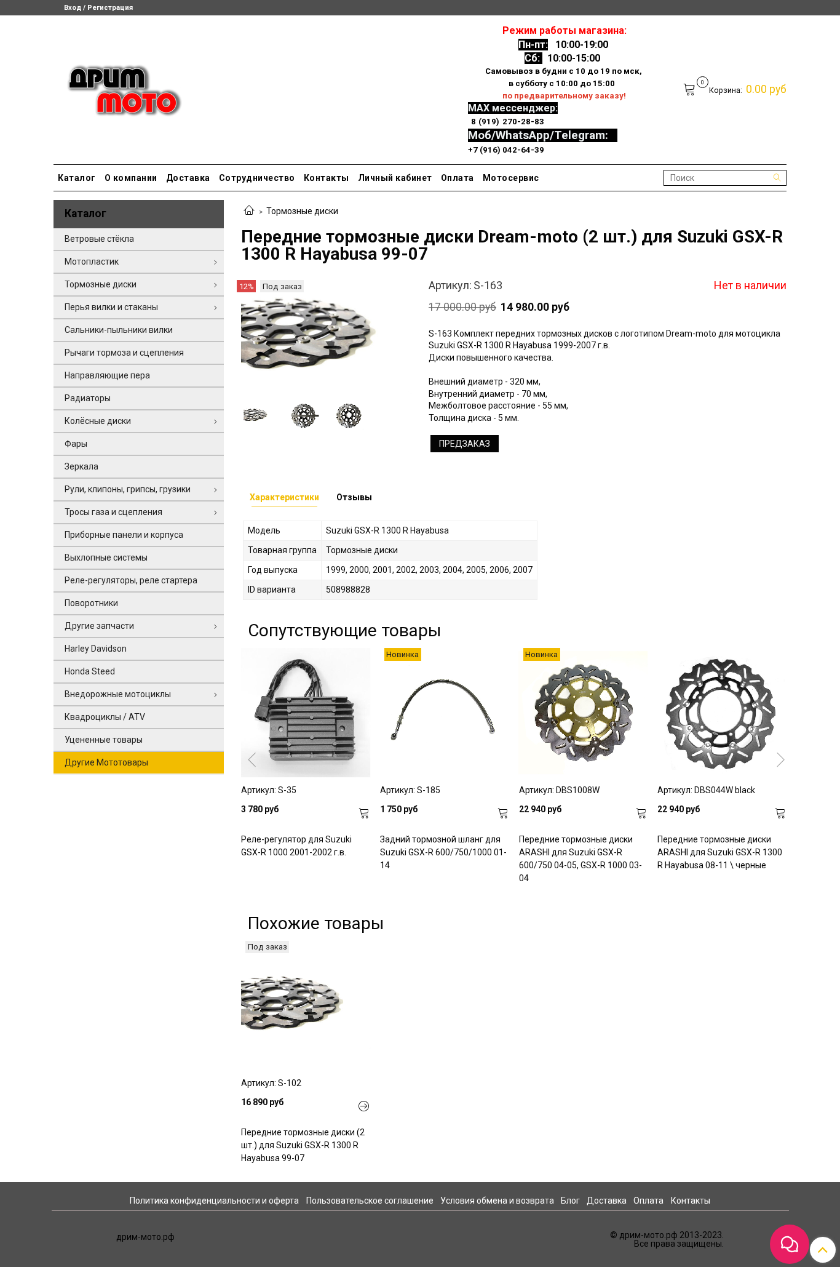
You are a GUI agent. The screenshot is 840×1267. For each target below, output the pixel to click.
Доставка (188, 178)
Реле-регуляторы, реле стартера (131, 580)
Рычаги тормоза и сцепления (124, 353)
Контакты (326, 178)
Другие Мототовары (106, 762)
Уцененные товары (104, 740)
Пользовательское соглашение (370, 1200)
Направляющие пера (107, 375)
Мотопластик (92, 261)
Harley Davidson (96, 648)
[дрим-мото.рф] (118, 87)
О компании (131, 178)
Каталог (77, 178)
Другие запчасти (99, 626)
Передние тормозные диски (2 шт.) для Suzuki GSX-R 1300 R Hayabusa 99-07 (303, 1145)
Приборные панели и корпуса (124, 535)
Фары (76, 444)
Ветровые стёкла (99, 239)
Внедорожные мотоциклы (118, 694)
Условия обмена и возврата (497, 1200)
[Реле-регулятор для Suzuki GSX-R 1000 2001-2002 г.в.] (305, 712)
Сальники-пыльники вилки (119, 330)
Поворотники (91, 603)
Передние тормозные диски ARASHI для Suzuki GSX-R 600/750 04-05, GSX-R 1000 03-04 (580, 858)
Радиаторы (88, 398)
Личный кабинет (395, 178)
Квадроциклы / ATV (105, 717)
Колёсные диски (98, 421)
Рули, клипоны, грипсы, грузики (128, 489)
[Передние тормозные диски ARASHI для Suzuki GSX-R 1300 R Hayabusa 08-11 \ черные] (722, 712)
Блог (570, 1200)
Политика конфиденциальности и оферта (214, 1200)
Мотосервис (511, 178)
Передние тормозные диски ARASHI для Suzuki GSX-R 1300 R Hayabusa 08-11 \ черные (719, 852)
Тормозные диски (302, 211)
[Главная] (249, 211)
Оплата (457, 178)
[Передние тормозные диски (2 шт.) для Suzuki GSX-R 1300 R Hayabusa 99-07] (305, 1005)
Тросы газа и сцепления (113, 512)
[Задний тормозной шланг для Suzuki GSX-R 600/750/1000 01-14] (444, 712)
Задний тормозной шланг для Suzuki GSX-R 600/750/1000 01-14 (443, 852)
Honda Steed (90, 671)
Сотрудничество (257, 178)
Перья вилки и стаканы (111, 307)
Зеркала (81, 466)
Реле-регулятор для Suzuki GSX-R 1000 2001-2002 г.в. (296, 845)
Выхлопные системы (106, 557)
